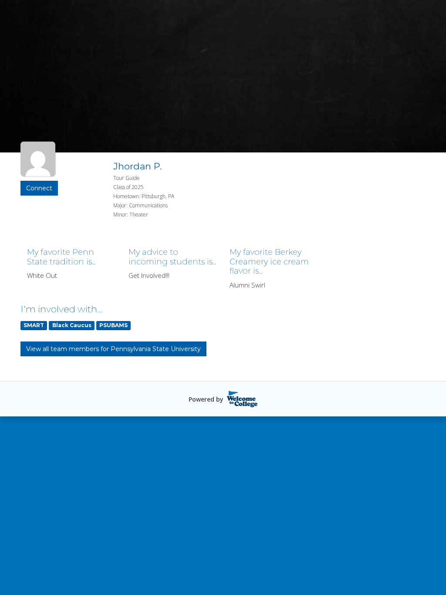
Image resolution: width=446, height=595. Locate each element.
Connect (39, 188)
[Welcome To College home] (242, 399)
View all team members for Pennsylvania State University (113, 349)
